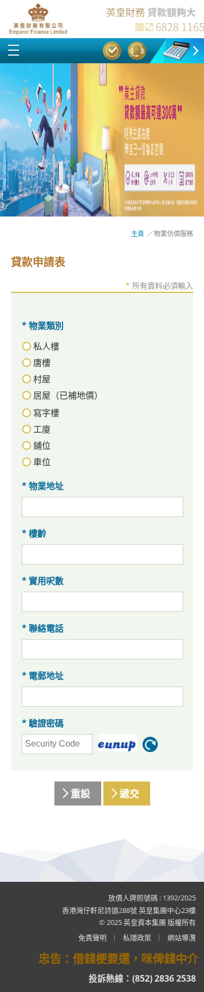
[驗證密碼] (117, 742)
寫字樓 (46, 412)
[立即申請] (102, 140)
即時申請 (112, 50)
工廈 (42, 429)
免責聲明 (92, 937)
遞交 (129, 793)
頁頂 (182, 970)
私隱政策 (137, 937)
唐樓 (42, 362)
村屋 (42, 379)
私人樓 (46, 346)
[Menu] (13, 50)
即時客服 (137, 50)
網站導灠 (182, 937)
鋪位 (42, 445)
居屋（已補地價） (68, 395)
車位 (42, 462)
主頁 (137, 233)
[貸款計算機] (177, 49)
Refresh (150, 744)
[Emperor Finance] (38, 19)
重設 (80, 793)
